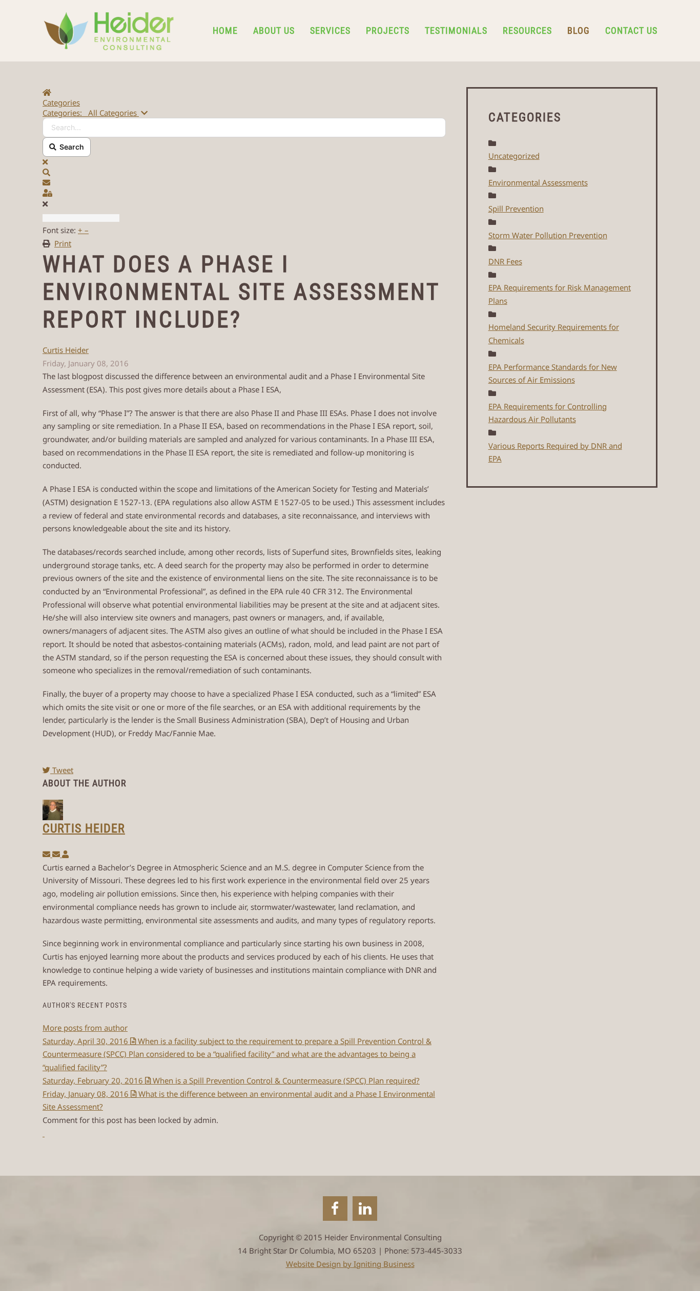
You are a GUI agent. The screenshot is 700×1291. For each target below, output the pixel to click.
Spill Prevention (516, 208)
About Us (274, 30)
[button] (244, 172)
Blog (578, 30)
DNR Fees (505, 261)
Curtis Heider (66, 350)
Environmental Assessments (538, 182)
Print (62, 243)
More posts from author (85, 1028)
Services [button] (330, 30)
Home (225, 30)
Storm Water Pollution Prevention (547, 235)
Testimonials (456, 30)
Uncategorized (514, 156)
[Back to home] (109, 30)
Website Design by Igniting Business (350, 1264)
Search (70, 146)
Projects (387, 30)
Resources (527, 30)
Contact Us (631, 30)
